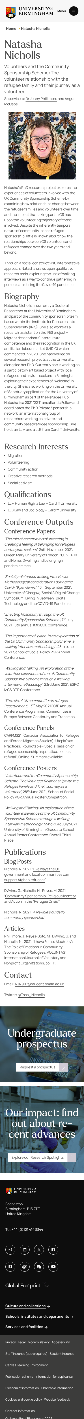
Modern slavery (39, 1342)
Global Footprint (22, 1286)
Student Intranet (62, 1353)
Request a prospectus (37, 1067)
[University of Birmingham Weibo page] (25, 1267)
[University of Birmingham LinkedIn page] (25, 1250)
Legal (22, 1342)
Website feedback (57, 1399)
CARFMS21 (13, 735)
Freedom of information (22, 1388)
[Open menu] (74, 11)
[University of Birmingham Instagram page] (10, 1250)
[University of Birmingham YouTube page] (53, 1267)
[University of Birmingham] (29, 11)
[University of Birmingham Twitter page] (39, 1250)
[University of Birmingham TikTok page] (10, 1267)
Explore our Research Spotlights (37, 1157)
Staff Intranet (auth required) (26, 1353)
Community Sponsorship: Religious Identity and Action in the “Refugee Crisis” (40, 898)
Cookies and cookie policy (23, 1399)
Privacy (10, 1342)
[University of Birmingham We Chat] (39, 1267)
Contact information (20, 1411)
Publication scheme (19, 1376)
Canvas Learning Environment (26, 1365)
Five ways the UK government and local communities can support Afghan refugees (36, 874)
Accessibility (61, 1342)
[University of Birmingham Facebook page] (53, 1250)
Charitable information (57, 1388)
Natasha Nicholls (35, 28)
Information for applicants (54, 1376)
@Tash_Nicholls (31, 994)
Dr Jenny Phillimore (41, 98)
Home (11, 28)
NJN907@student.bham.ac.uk (39, 983)
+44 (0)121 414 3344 (27, 1229)
